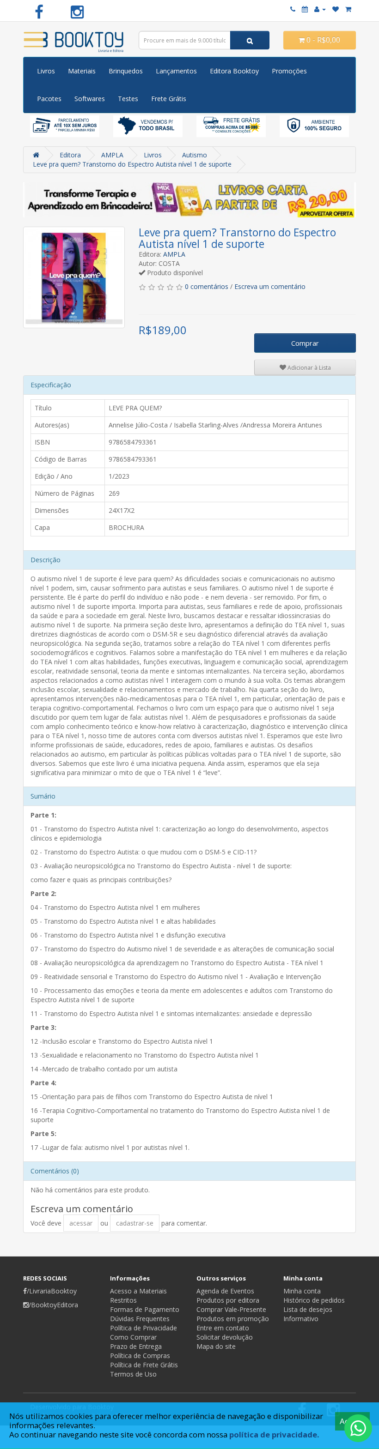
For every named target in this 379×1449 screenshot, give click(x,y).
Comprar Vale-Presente (231, 1309)
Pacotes (49, 98)
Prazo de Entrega (136, 1346)
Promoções (289, 70)
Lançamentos (176, 70)
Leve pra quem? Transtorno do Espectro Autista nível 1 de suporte (132, 164)
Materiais (82, 70)
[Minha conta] (320, 9)
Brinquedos (126, 70)
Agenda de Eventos (225, 1291)
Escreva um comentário (270, 286)
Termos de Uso (133, 1374)
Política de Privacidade (143, 1327)
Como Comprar (133, 1337)
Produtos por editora (227, 1300)
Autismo (194, 154)
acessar (80, 1223)
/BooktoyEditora (53, 1304)
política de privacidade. (274, 1434)
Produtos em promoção (232, 1318)
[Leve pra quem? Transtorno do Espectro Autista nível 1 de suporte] (74, 277)
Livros (46, 70)
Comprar (305, 343)
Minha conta (302, 1291)
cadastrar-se (134, 1223)
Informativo (300, 1318)
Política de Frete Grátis (144, 1364)
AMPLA (112, 154)
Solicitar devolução (224, 1337)
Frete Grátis (168, 98)
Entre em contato (222, 1327)
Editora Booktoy (234, 70)
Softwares (89, 98)
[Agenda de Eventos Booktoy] (305, 9)
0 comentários (206, 286)
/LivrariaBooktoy (52, 1291)
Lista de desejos (307, 1309)
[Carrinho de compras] (348, 9)
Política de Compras (140, 1355)
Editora (70, 154)
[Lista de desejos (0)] (335, 9)
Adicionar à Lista (308, 368)
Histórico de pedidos (314, 1300)
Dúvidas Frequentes (140, 1318)
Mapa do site (216, 1346)
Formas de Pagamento (144, 1309)
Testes (128, 98)
